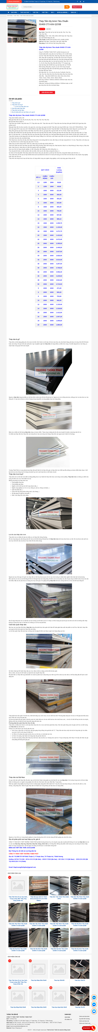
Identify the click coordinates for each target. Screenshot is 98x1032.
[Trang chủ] (8, 12)
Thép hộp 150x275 (80, 980)
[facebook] (76, 1)
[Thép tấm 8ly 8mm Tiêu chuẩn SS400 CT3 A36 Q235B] (79, 912)
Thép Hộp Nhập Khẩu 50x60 (38, 980)
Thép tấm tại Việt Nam (18, 110)
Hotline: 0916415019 (14, 1)
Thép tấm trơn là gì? (17, 104)
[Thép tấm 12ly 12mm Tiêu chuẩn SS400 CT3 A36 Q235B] (38, 912)
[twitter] (82, 1)
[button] (35, 21)
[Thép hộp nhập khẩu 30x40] (59, 996)
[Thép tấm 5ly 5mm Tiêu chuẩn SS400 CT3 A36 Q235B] (18, 937)
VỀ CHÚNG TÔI (68, 1019)
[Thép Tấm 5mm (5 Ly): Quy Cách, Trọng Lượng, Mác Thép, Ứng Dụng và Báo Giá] (18, 885)
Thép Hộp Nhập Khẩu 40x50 (38, 1007)
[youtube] (79, 1)
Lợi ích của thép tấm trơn (21, 106)
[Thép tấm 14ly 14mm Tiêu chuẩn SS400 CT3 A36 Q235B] (18, 912)
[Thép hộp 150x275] (79, 969)
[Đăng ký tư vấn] (94, 1011)
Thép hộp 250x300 (59, 980)
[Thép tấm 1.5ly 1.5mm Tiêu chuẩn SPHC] (59, 885)
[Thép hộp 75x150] (79, 996)
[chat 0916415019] (94, 997)
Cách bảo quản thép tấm (18, 108)
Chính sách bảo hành (84, 1016)
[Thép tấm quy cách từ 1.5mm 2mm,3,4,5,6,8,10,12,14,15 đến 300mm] (38, 885)
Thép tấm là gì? (16, 103)
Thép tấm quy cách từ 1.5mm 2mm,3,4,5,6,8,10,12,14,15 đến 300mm (38, 898)
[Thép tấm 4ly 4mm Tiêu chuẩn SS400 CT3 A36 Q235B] (38, 937)
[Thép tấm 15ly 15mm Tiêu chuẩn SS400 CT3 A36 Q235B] (79, 885)
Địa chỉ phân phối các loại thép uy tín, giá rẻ (23, 112)
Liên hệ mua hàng (47, 92)
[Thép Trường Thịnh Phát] (12, 7)
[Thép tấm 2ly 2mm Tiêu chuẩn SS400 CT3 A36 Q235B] (79, 937)
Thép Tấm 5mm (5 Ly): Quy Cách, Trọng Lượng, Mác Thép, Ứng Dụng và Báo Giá (18, 898)
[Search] (67, 7)
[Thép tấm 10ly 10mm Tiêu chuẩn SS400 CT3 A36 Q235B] (59, 912)
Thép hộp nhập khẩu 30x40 (59, 1007)
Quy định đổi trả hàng (84, 1018)
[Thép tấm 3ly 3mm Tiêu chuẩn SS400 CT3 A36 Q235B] (59, 937)
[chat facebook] (94, 1004)
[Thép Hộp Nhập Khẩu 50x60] (38, 969)
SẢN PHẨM (67, 1017)
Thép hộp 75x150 (80, 1007)
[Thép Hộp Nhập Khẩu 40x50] (38, 996)
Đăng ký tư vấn (77, 7)
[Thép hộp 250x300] (59, 969)
